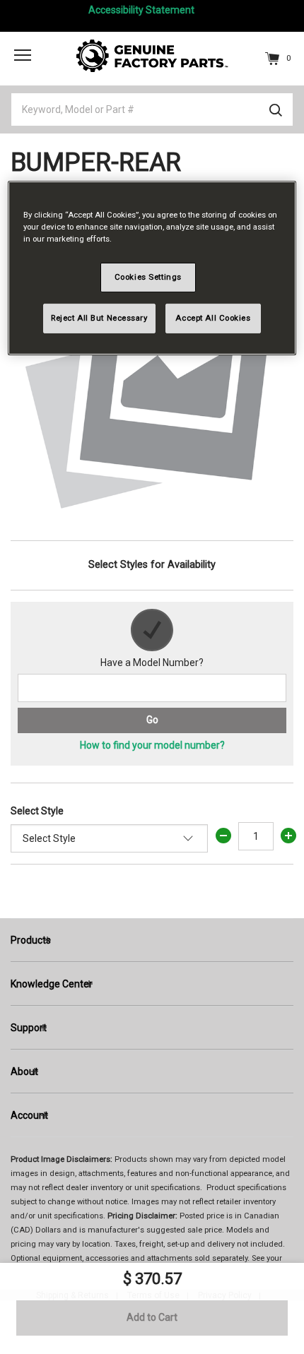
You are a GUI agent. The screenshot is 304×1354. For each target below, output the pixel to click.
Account (29, 1115)
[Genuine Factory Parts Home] (152, 55)
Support (29, 1027)
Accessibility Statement (141, 10)
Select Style (37, 810)
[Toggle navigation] (22, 54)
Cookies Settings (148, 277)
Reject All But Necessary (99, 318)
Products (31, 940)
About (24, 1071)
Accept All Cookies (212, 318)
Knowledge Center (52, 984)
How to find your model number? (152, 745)
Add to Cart (152, 1317)
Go (152, 719)
